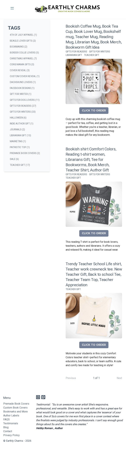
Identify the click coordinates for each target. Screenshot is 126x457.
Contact (7, 431)
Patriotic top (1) (20, 147)
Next (119, 378)
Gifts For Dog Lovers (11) (25, 100)
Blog (6, 427)
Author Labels (11, 415)
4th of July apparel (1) (23, 35)
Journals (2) (17, 129)
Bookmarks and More (15, 411)
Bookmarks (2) (18, 46)
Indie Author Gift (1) (21, 123)
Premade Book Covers (16, 403)
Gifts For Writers (99, 51)
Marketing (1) (18, 141)
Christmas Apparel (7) (23, 58)
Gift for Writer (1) (20, 94)
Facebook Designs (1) (22, 88)
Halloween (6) (18, 117)
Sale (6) (14, 159)
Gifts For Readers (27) (23, 106)
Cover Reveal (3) (20, 70)
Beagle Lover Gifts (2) (23, 40)
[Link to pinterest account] (43, 397)
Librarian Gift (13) (20, 135)
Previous (71, 378)
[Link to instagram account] (38, 397)
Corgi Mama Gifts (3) (22, 64)
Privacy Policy (11, 435)
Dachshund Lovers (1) (23, 82)
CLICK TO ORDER (94, 110)
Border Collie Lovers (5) (24, 52)
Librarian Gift (74, 55)
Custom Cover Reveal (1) (25, 76)
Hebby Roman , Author (49, 428)
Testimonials (10, 423)
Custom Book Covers (15, 407)
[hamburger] (12, 8)
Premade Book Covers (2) (25, 153)
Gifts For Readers (76, 51)
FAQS (6, 419)
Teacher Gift (91, 55)
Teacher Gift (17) (20, 165)
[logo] (67, 8)
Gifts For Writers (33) (23, 111)
